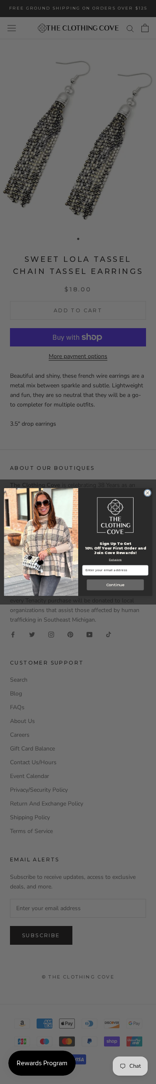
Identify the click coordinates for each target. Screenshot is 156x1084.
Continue (115, 584)
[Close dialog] (147, 492)
